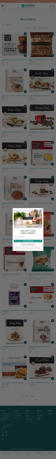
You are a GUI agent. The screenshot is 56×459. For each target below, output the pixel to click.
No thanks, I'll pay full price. (28, 244)
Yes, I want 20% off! (28, 241)
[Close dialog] (42, 209)
